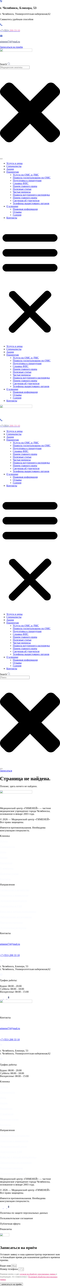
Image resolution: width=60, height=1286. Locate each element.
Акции (10, 169)
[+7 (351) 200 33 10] (1, 949)
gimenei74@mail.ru (10, 41)
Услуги (4, 841)
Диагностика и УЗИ (11, 906)
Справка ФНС (20, 183)
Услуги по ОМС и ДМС (26, 174)
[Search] (1, 158)
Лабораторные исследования (16, 917)
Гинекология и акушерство (14, 890)
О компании (6, 868)
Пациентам (12, 172)
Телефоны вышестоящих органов (31, 203)
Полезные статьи (22, 189)
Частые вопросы (22, 192)
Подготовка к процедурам (27, 180)
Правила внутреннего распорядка (31, 194)
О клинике (12, 206)
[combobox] (15, 67)
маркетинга (31, 1241)
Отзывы (17, 212)
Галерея (17, 214)
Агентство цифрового (12, 1241)
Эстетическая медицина (13, 927)
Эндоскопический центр (13, 900)
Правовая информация (25, 209)
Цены (3, 852)
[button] (30, 282)
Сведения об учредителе (26, 200)
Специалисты (13, 166)
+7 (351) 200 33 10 (10, 955)
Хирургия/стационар (11, 922)
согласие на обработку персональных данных (38, 1274)
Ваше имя (5, 1265)
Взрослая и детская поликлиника (18, 911)
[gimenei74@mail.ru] (1, 938)
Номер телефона (9, 1269)
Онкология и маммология (14, 895)
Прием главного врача (25, 186)
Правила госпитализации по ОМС (32, 177)
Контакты (11, 217)
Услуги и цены (14, 163)
